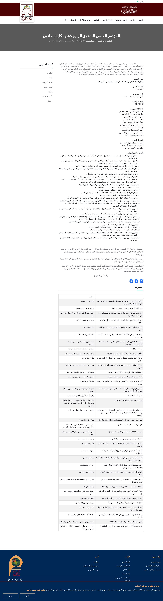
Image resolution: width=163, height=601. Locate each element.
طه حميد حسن (88, 410)
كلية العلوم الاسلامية (123, 566)
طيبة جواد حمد (88, 327)
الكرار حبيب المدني (73, 514)
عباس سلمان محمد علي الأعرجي (74, 427)
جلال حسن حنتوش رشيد (134, 135)
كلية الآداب (126, 570)
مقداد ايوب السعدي (87, 381)
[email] (131, 281)
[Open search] (66, 20)
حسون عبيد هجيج (88, 349)
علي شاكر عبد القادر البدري (84, 424)
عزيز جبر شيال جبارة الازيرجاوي (131, 143)
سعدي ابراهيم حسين (86, 521)
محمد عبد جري (88, 457)
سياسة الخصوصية (93, 570)
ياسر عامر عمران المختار (69, 521)
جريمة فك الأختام (136, 349)
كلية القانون (99, 41)
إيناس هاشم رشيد (73, 395)
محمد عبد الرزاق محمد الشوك (132, 119)
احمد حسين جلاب (87, 301)
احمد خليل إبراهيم (67, 479)
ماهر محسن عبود (87, 443)
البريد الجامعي (155, 562)
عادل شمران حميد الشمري (84, 334)
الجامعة (140, 20)
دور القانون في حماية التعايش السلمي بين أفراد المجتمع (122, 498)
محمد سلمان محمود (87, 372)
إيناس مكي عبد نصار (86, 507)
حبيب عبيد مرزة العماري (85, 502)
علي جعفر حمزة (88, 388)
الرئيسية (109, 41)
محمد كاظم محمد (87, 514)
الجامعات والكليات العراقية (151, 570)
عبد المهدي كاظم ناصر (85, 365)
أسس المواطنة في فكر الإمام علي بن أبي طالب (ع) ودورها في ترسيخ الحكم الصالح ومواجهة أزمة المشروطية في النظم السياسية (119, 413)
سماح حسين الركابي (86, 472)
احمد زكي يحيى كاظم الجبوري (132, 130)
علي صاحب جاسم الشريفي (84, 400)
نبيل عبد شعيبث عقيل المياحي (132, 114)
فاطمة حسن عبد (72, 372)
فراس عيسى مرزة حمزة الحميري (131, 132)
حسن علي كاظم (88, 313)
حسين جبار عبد (88, 529)
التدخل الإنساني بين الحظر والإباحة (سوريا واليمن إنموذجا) (121, 486)
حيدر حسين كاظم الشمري (84, 479)
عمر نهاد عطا (73, 377)
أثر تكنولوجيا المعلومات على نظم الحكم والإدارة (125, 377)
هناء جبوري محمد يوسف (85, 308)
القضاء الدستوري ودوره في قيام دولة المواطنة (125, 439)
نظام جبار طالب (88, 358)
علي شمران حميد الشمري (133, 117)
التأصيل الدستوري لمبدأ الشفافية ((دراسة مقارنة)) (124, 353)
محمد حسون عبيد (74, 349)
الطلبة (96, 20)
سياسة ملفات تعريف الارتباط (36, 590)
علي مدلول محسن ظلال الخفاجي (131, 111)
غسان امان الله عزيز (86, 377)
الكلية (132, 20)
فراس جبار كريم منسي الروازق (131, 124)
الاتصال (73, 20)
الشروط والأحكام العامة (91, 566)
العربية (141, 1)
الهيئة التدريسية (121, 20)
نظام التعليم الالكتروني (153, 566)
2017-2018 (139, 104)
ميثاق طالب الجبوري (86, 420)
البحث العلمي (107, 20)
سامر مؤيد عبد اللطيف (86, 353)
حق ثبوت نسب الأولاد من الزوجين (130, 424)
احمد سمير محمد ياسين (85, 341)
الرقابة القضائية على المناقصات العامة (128, 400)
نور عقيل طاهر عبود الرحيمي (132, 127)
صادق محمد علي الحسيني (84, 526)
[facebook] (141, 281)
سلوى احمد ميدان (87, 450)
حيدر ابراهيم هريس (87, 465)
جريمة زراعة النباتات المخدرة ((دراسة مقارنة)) (125, 431)
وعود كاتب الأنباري (87, 395)
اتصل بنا (96, 562)
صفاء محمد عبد (71, 353)
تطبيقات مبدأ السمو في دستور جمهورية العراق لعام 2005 (121, 526)
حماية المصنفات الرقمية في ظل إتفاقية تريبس (125, 372)
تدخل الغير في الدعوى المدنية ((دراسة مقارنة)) (125, 502)
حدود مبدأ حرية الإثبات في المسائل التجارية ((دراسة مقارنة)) (120, 420)
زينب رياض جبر (88, 486)
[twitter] (136, 281)
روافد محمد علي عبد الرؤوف (83, 491)
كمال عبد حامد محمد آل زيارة (132, 145)
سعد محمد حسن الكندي (85, 320)
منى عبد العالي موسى (86, 431)
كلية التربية (126, 574)
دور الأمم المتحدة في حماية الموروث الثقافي (126, 308)
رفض (10, 596)
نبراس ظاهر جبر (70, 365)
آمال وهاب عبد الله (75, 410)
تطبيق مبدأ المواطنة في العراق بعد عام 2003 (126, 521)
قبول (27, 596)
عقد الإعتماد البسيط (135, 395)
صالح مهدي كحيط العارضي (133, 148)
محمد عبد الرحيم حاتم (86, 439)
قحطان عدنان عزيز (67, 526)
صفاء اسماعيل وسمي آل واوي (132, 122)
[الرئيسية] (16, 565)
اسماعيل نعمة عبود (87, 498)
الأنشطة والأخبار (85, 20)
